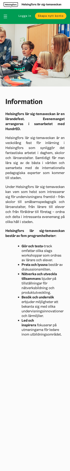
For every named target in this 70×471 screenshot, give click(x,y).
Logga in (24, 16)
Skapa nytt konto (51, 16)
